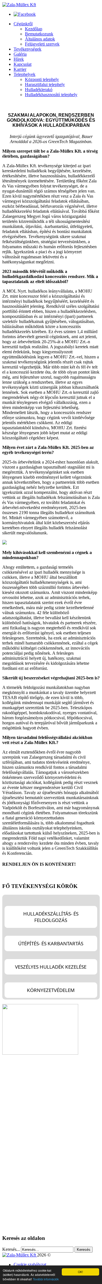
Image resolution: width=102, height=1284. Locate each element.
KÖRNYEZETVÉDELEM (51, 990)
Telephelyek (24, 74)
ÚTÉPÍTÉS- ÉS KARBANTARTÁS (50, 943)
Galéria (20, 54)
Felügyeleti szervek (42, 44)
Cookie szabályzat (30, 1264)
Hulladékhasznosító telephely (51, 94)
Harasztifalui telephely (45, 84)
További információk (46, 1279)
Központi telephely (42, 79)
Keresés (83, 1249)
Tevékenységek (27, 49)
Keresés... (11, 1249)
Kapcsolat (22, 64)
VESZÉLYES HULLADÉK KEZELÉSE (50, 967)
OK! (80, 1272)
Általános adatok (40, 39)
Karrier (20, 69)
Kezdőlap (33, 28)
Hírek (19, 59)
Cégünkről (23, 23)
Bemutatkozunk (39, 33)
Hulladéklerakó (38, 89)
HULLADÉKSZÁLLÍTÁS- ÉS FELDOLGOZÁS (50, 916)
